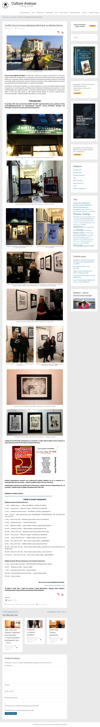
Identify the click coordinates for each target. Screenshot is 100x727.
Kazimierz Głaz (76, 222)
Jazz (93, 218)
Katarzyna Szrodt (81, 220)
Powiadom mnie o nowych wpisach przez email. (19, 710)
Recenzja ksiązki (79, 235)
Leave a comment (42, 604)
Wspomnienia (88, 241)
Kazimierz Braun (89, 221)
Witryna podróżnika (75, 12)
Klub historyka (49, 12)
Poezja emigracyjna (88, 230)
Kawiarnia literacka (24, 12)
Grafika (20, 604)
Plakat (74, 230)
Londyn (83, 224)
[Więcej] (84, 303)
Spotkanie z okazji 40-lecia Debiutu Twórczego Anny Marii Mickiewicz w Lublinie (84, 262)
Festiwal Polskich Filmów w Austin (82, 211)
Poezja (79, 230)
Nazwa (7, 685)
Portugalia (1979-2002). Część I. (57, 612)
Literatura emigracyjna (85, 222)
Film (93, 211)
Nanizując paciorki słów (10, 612)
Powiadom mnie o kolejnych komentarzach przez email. (22, 706)
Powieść (87, 233)
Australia (82, 207)
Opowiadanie (91, 227)
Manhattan (26, 604)
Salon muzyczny (64, 12)
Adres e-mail (9, 691)
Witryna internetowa (11, 697)
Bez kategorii (77, 170)
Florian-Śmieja (81, 214)
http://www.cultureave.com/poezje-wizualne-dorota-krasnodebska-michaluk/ (28, 496)
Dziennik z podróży (85, 209)
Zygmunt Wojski (88, 246)
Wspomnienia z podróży (78, 243)
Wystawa (31, 604)
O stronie (84, 12)
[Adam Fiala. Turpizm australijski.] (57, 627)
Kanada (75, 221)
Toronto (85, 239)
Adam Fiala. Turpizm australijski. (54, 632)
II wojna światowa (86, 219)
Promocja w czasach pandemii (31, 632)
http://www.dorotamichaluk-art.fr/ (54, 585)
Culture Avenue (20, 28)
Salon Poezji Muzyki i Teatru (80, 237)
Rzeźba (91, 235)
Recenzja (91, 233)
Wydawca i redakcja (94, 12)
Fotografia (76, 217)
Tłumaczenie (91, 239)
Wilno (82, 241)
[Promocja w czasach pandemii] (34, 627)
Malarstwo (78, 227)
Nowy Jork (85, 227)
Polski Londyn (78, 233)
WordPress (47, 724)
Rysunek (87, 235)
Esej (91, 209)
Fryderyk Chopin (83, 216)
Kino (56, 12)
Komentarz (9, 665)
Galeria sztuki (40, 12)
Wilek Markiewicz (76, 241)
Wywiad (77, 245)
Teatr (33, 12)
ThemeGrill (64, 724)
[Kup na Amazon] (84, 75)
